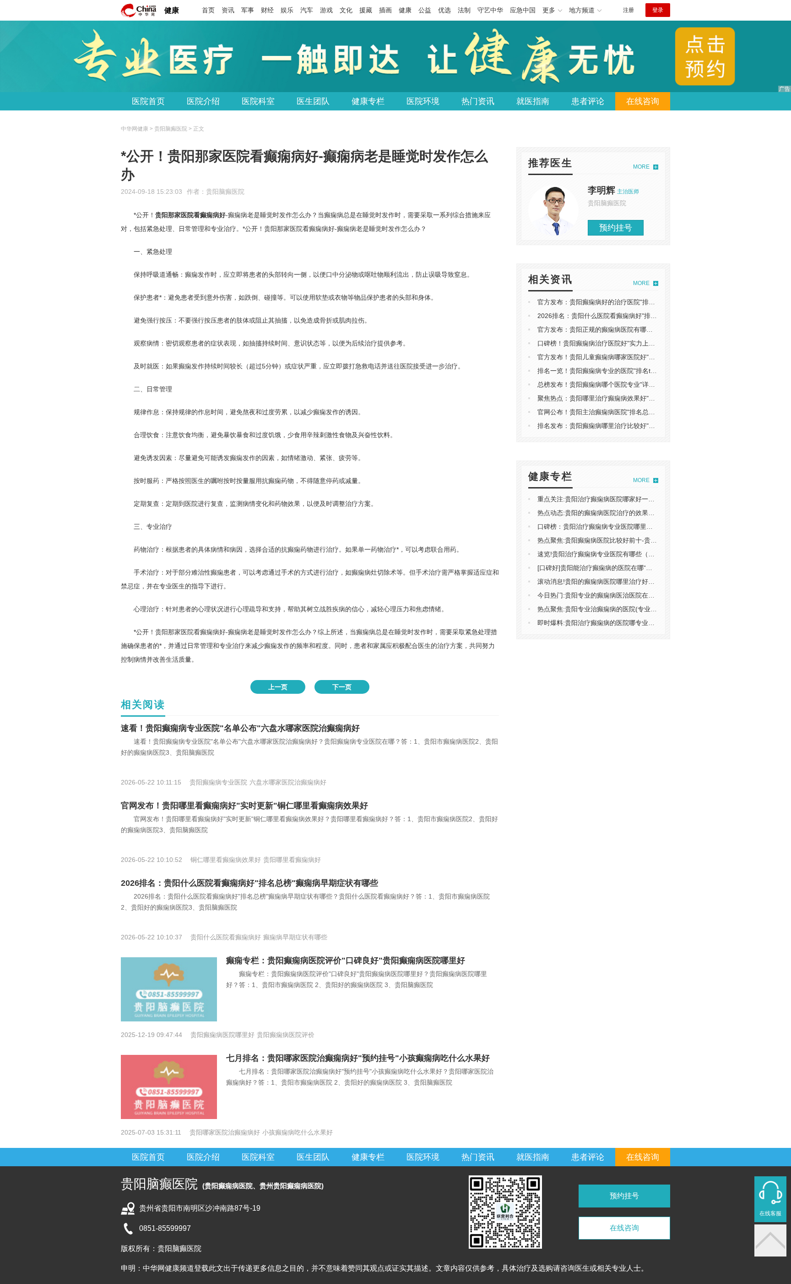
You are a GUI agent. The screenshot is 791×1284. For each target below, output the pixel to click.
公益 (424, 10)
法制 (464, 10)
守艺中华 (490, 10)
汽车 (306, 10)
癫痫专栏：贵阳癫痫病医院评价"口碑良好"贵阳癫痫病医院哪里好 (345, 960)
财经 (267, 10)
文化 (346, 10)
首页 (208, 10)
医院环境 (422, 101)
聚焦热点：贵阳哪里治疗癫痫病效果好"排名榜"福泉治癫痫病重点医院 (635, 398)
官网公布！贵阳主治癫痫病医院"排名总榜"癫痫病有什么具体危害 (629, 412)
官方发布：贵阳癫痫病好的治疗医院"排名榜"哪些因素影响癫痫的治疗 (635, 302)
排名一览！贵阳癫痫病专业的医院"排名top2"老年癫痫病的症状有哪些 (635, 370)
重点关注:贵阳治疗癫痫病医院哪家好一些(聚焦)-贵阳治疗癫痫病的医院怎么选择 (650, 499)
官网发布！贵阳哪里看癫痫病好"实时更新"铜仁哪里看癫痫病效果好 (244, 805)
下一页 (342, 687)
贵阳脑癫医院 (225, 191)
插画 (385, 10)
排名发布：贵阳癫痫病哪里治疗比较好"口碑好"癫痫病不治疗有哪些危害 (639, 425)
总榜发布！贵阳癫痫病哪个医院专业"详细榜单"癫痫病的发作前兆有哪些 (639, 384)
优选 (444, 10)
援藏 (365, 10)
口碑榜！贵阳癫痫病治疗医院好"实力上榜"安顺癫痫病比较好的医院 (632, 343)
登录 (657, 10)
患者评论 (587, 101)
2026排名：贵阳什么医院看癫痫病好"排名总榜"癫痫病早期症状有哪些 (249, 883)
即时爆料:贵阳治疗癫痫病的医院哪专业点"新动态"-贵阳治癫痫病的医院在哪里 (647, 622)
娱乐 (287, 10)
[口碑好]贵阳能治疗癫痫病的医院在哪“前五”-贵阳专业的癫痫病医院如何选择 (645, 567)
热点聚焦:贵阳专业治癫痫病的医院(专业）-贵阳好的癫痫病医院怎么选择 (639, 609)
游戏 (326, 10)
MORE (641, 167)
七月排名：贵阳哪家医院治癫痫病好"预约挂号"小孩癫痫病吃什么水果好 (358, 1058)
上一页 (277, 687)
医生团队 (313, 101)
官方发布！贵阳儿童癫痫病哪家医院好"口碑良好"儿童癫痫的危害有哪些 (639, 357)
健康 (171, 10)
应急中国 (523, 10)
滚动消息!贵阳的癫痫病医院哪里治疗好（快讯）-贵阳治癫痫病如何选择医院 (645, 581)
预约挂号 (615, 227)
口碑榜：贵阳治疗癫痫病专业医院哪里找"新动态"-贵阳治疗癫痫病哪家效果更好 (649, 526)
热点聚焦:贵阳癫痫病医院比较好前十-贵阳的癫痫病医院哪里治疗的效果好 (642, 540)
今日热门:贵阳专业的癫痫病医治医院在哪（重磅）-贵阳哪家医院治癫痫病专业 (648, 595)
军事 (247, 10)
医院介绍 (203, 101)
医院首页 (148, 101)
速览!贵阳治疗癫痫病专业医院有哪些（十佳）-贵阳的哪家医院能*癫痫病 (639, 554)
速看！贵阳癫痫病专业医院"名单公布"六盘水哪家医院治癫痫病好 (240, 728)
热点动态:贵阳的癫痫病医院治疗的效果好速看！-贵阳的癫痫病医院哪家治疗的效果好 (658, 512)
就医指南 (532, 101)
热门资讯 (477, 101)
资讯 (228, 10)
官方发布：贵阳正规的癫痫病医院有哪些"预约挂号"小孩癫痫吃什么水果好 (642, 329)
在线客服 (770, 1213)
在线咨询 (642, 101)
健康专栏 (368, 101)
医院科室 (258, 101)
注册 (628, 10)
